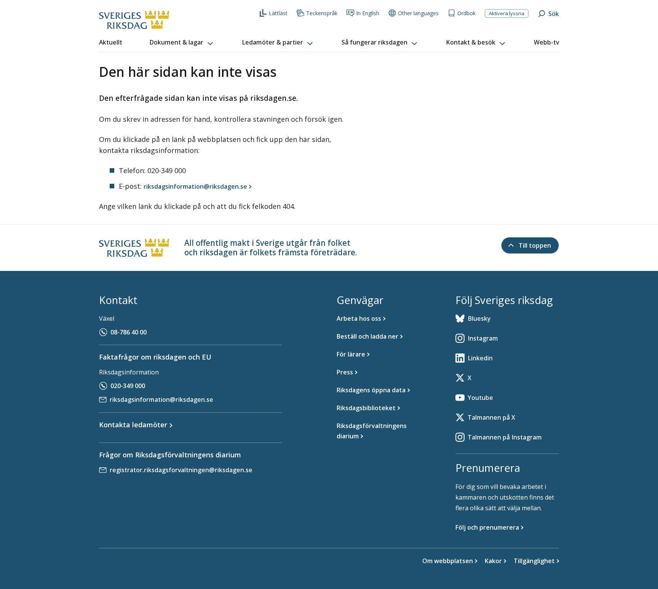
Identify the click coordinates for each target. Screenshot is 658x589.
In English (367, 13)
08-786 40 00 (128, 332)
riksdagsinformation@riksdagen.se (161, 399)
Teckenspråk (321, 13)
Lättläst (278, 13)
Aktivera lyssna (506, 13)
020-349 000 (127, 386)
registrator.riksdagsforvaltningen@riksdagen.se (181, 470)
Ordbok (466, 13)
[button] (182, 42)
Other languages (418, 13)
